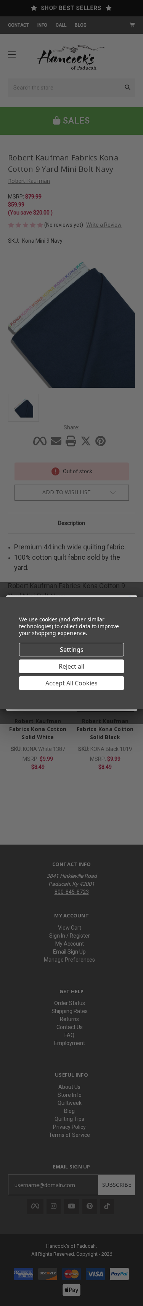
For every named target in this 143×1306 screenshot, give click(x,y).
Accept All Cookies (71, 683)
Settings (72, 649)
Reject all (71, 666)
